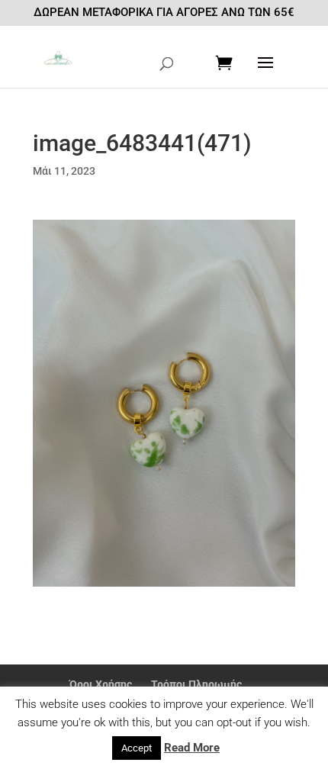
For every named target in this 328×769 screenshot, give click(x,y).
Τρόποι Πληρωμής (196, 684)
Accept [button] (136, 748)
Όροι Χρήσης (100, 684)
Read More (192, 748)
